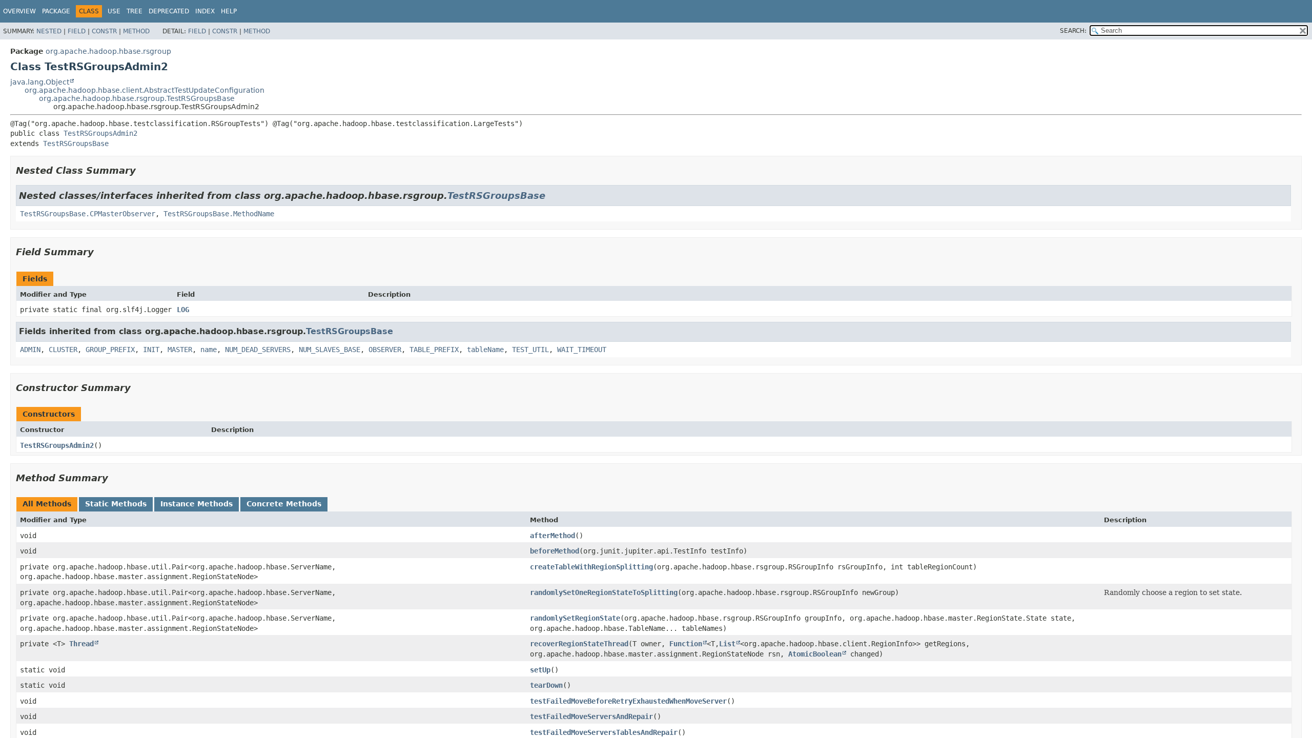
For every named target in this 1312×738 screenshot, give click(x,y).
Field (77, 31)
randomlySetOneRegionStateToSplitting (604, 592)
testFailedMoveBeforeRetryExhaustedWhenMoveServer (628, 701)
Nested (48, 31)
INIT (151, 349)
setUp (540, 670)
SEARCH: (1073, 30)
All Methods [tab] (47, 504)
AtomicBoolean (815, 654)
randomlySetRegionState (575, 618)
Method (136, 31)
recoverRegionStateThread (579, 644)
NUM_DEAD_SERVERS (258, 349)
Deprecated (169, 11)
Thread (81, 644)
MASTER (180, 349)
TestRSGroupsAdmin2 (100, 133)
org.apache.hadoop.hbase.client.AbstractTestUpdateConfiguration (144, 90)
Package (56, 11)
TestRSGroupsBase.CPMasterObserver (87, 214)
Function (685, 644)
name (208, 349)
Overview (19, 11)
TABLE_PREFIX (434, 349)
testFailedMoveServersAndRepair (591, 716)
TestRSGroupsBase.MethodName (218, 214)
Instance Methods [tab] (196, 504)
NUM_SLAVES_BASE (329, 349)
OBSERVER (384, 349)
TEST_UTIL (530, 349)
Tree (134, 11)
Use (114, 11)
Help (229, 11)
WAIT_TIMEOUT (581, 349)
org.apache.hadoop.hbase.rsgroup (108, 51)
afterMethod (552, 535)
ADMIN (30, 349)
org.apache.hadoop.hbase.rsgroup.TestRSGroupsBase (137, 98)
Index (205, 11)
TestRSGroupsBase (76, 143)
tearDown (546, 685)
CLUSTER (63, 349)
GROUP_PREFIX (110, 349)
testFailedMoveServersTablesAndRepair (604, 732)
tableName (485, 349)
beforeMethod (554, 551)
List (727, 644)
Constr (104, 31)
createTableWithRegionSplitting (591, 567)
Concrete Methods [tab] (284, 504)
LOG (183, 309)
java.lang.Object (39, 82)
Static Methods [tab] (116, 504)
